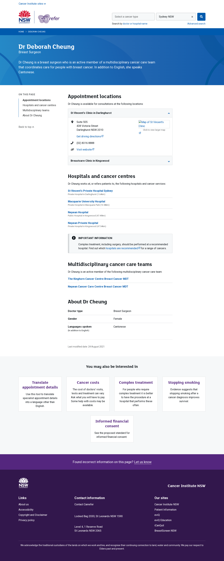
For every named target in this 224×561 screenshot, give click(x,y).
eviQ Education (163, 520)
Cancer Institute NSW (186, 486)
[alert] (120, 243)
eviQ (157, 514)
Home (21, 32)
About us (24, 504)
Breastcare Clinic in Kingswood (90, 160)
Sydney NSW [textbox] (166, 16)
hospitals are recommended (123, 248)
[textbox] (133, 17)
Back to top (25, 126)
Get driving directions (90, 136)
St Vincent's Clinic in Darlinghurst (91, 112)
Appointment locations (37, 100)
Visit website (85, 149)
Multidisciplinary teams (36, 110)
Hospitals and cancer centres (39, 105)
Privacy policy (27, 520)
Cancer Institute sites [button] (31, 3)
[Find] (201, 17)
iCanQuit (159, 525)
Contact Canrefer (84, 504)
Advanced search (196, 23)
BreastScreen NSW (165, 530)
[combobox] (133, 16)
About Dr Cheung (32, 115)
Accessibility (26, 509)
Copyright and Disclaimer (33, 514)
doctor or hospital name (135, 23)
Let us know (143, 462)
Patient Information (165, 509)
